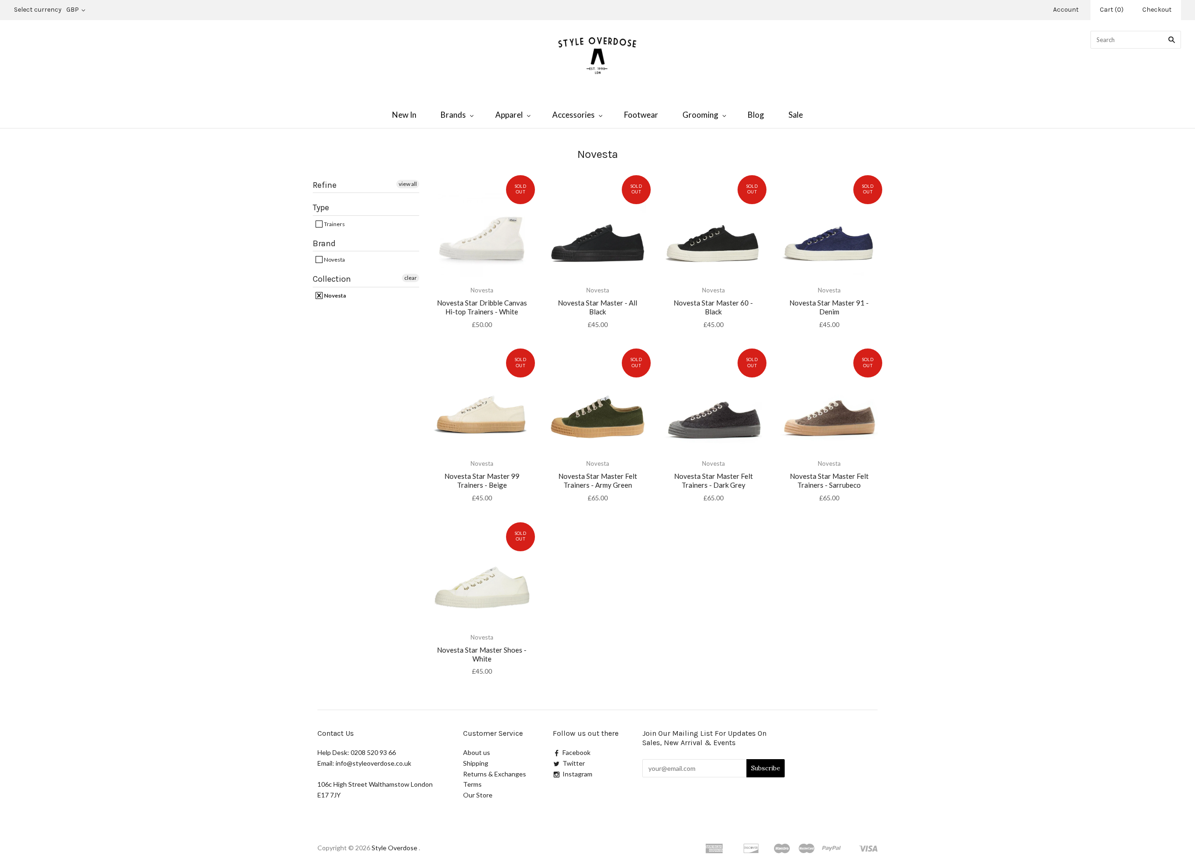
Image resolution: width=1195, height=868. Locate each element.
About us (476, 752)
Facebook (576, 752)
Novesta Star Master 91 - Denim (829, 307)
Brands (453, 115)
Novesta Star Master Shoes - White (482, 654)
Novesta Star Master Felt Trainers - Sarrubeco (829, 480)
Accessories (573, 115)
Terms (472, 784)
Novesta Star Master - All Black (597, 307)
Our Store (477, 795)
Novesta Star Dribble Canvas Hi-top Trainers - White (482, 307)
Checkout (1157, 10)
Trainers (334, 224)
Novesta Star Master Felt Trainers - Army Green (597, 480)
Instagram (577, 774)
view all (408, 183)
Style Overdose (395, 848)
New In (404, 115)
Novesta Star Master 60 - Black (713, 307)
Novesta (334, 259)
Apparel (509, 115)
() (1112, 10)
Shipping (475, 763)
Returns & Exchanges (494, 774)
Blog (756, 115)
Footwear (641, 115)
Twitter (573, 763)
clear (410, 277)
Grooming (700, 115)
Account (1066, 10)
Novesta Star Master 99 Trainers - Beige (482, 480)
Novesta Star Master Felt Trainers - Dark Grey (713, 480)
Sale (795, 115)
